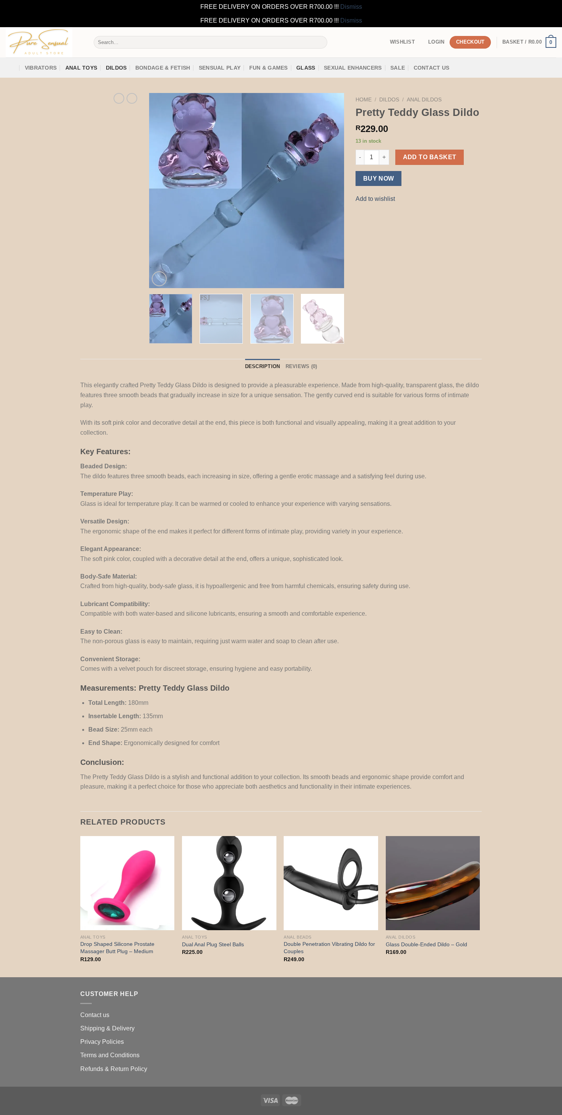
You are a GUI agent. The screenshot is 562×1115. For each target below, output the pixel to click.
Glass (305, 68)
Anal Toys (81, 68)
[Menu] (11, 67)
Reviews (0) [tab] (301, 366)
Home (364, 100)
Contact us (94, 1015)
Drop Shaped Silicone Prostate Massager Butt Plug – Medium (117, 947)
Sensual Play (219, 68)
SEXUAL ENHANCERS (353, 68)
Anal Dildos (424, 100)
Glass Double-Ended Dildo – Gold (426, 944)
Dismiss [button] (351, 6)
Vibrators (41, 68)
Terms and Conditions (110, 1055)
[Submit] (319, 42)
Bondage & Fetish (162, 68)
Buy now (378, 178)
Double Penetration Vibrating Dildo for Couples (329, 947)
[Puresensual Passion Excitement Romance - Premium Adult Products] (44, 42)
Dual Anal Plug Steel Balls (213, 944)
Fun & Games (268, 68)
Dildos (116, 68)
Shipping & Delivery (107, 1028)
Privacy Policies (102, 1041)
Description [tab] (262, 366)
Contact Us (432, 68)
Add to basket (429, 157)
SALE (397, 68)
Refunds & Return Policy (113, 1069)
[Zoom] (159, 278)
